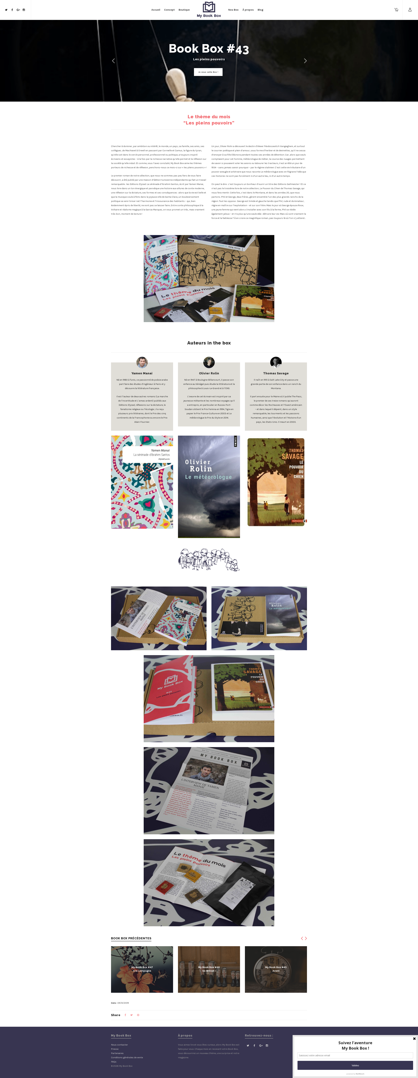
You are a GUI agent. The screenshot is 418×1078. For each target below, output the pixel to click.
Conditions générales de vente (127, 1057)
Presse (114, 1049)
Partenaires (117, 1053)
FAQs (113, 1061)
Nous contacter (119, 1044)
